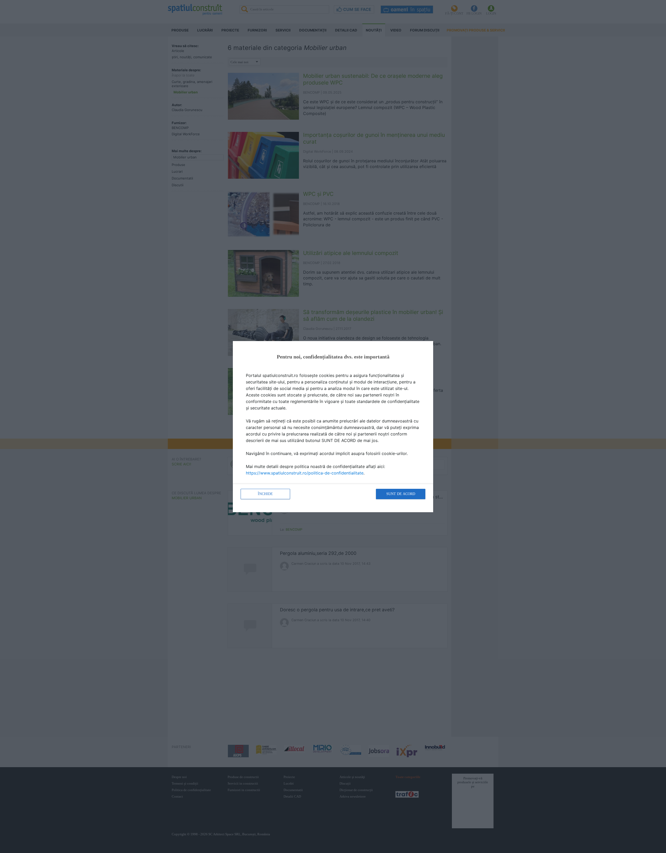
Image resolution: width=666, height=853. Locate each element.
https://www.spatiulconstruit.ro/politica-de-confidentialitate (304, 473)
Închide (265, 494)
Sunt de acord (400, 494)
